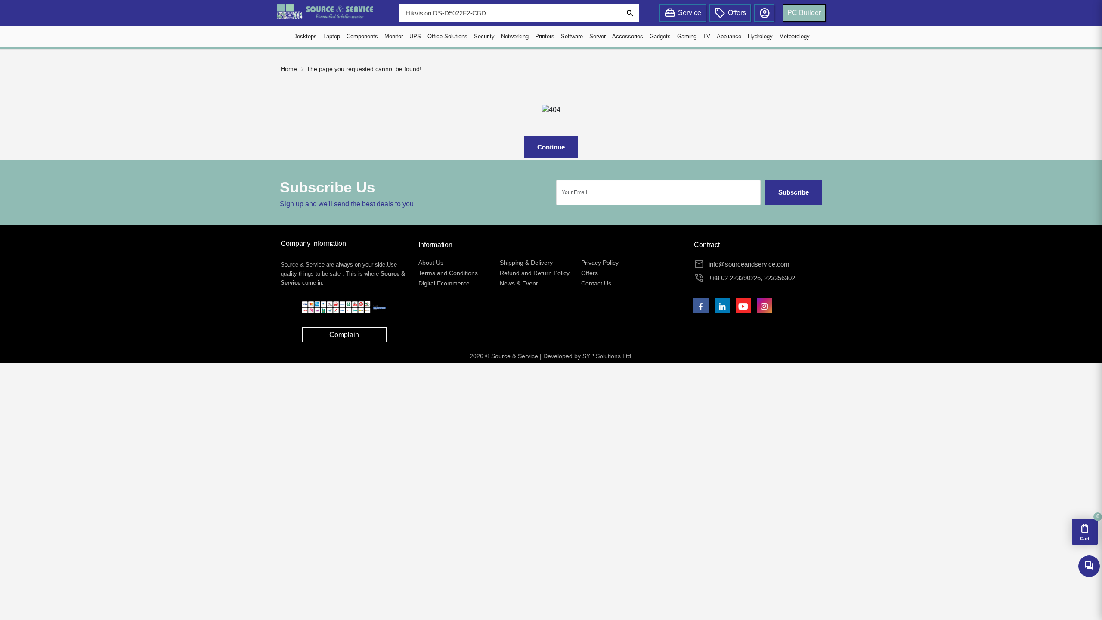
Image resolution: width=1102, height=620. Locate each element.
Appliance (729, 36)
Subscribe (793, 192)
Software (572, 36)
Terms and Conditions (448, 273)
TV (706, 36)
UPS (415, 36)
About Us (430, 262)
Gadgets (660, 36)
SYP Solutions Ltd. (607, 356)
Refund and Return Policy (535, 273)
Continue (551, 147)
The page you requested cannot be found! (363, 68)
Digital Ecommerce (444, 283)
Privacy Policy (600, 262)
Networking (515, 36)
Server (597, 36)
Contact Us (596, 283)
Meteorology (794, 36)
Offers (589, 273)
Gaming (686, 36)
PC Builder (804, 12)
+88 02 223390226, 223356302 (752, 278)
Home (289, 68)
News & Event (519, 283)
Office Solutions (447, 36)
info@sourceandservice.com (749, 264)
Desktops (305, 36)
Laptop (331, 36)
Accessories (627, 36)
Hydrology (760, 36)
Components (362, 36)
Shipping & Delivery (526, 262)
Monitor (393, 36)
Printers (544, 36)
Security (484, 36)
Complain (344, 334)
